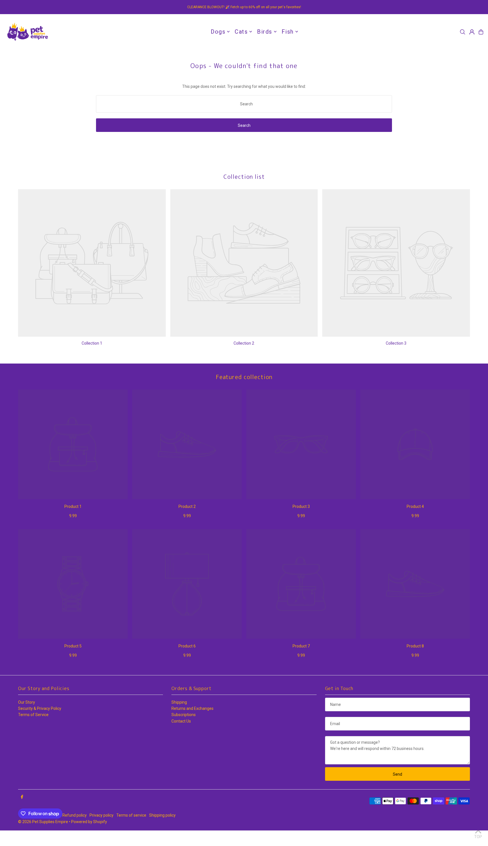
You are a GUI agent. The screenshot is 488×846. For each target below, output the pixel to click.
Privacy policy (102, 815)
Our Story (26, 702)
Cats (241, 31)
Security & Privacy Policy (39, 708)
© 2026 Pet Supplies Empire (43, 821)
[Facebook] (22, 797)
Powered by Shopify (89, 821)
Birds (264, 31)
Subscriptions (183, 714)
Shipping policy (162, 815)
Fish (288, 31)
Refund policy (74, 815)
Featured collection (244, 377)
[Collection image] (92, 263)
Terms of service (131, 815)
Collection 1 (92, 343)
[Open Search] (462, 31)
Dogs (218, 31)
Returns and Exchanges (192, 708)
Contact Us (181, 721)
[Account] (471, 31)
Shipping (179, 702)
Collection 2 (244, 343)
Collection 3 (396, 343)
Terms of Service (33, 714)
